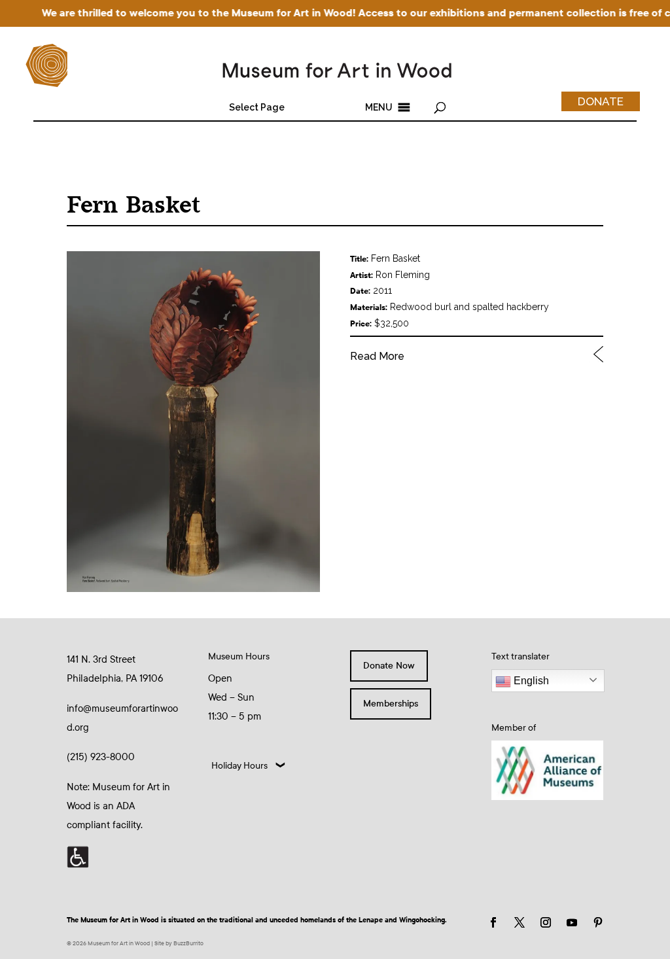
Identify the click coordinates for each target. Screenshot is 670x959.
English (530, 680)
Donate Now (389, 665)
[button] (257, 107)
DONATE (601, 101)
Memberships (390, 703)
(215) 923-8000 (101, 757)
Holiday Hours (239, 765)
